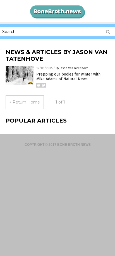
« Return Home (24, 102)
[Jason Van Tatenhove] (57, 18)
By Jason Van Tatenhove (72, 68)
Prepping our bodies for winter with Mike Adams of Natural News (68, 76)
